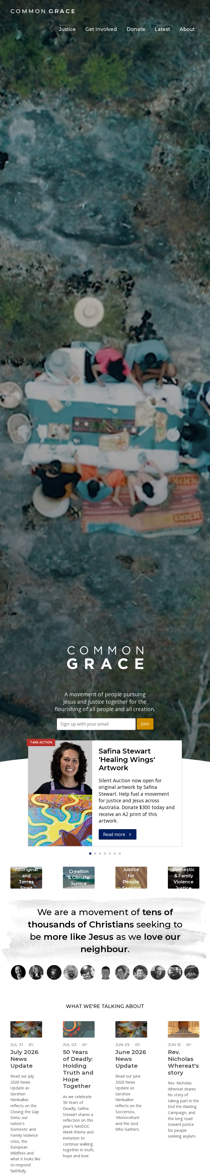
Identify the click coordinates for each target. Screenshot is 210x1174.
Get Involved (101, 29)
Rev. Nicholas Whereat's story (183, 1062)
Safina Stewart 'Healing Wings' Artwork (127, 759)
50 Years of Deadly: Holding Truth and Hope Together (78, 1069)
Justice (67, 29)
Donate (136, 29)
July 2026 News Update (24, 1059)
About (187, 29)
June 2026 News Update (130, 1059)
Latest (162, 29)
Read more (114, 834)
